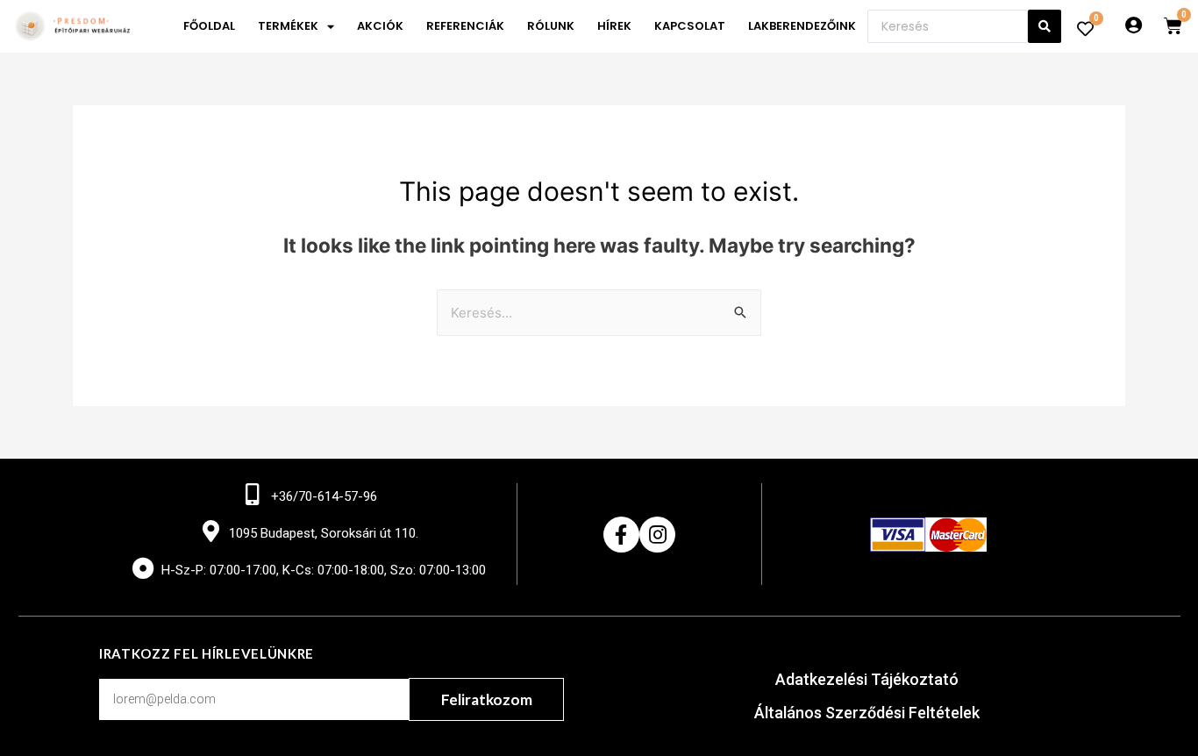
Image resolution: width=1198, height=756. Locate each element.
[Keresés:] (599, 312)
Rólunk (550, 26)
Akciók (380, 26)
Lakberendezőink (802, 26)
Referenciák (465, 26)
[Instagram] (657, 535)
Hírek (614, 26)
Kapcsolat (689, 26)
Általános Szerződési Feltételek (867, 712)
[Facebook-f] (621, 535)
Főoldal (209, 26)
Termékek (288, 26)
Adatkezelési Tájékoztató (867, 679)
